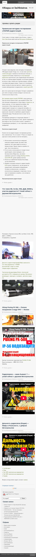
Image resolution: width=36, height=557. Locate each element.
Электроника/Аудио (9, 546)
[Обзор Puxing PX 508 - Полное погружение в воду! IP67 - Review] (17, 326)
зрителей (29, 71)
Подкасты (6, 532)
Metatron (14, 33)
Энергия (6, 548)
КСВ (6, 165)
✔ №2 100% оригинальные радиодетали (13, 474)
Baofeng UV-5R (25, 155)
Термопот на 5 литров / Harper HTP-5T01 (14, 508)
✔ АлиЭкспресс (6, 468)
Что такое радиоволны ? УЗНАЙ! (11, 264)
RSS (15, 488)
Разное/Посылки (8, 535)
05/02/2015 (20, 196)
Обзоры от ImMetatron (14, 7)
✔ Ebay (4, 470)
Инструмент (7, 527)
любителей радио (7, 73)
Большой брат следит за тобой (10, 266)
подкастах (29, 102)
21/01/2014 (20, 379)
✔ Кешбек (4, 476)
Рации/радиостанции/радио (11, 537)
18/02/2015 (20, 33)
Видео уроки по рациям (10, 525)
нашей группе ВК (28, 87)
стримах (25, 479)
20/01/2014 (20, 430)
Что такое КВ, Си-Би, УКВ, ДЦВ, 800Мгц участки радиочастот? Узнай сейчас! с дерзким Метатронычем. (17, 191)
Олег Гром (5, 39)
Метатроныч (22, 39)
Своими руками (8, 539)
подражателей (6, 75)
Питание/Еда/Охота (9, 530)
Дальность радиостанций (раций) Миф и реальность (16, 262)
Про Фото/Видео (8, 534)
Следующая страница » (8, 485)
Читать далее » (8, 182)
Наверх (33, 554)
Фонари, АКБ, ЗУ (8, 541)
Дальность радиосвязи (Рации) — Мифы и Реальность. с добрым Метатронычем (15, 426)
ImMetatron (29, 39)
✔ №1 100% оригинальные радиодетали (13, 472)
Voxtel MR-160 (8, 157)
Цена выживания (8, 542)
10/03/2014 (20, 312)
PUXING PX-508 (26, 360)
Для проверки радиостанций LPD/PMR (12, 98)
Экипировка (7, 544)
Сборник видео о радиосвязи (9, 268)
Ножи (5, 528)
